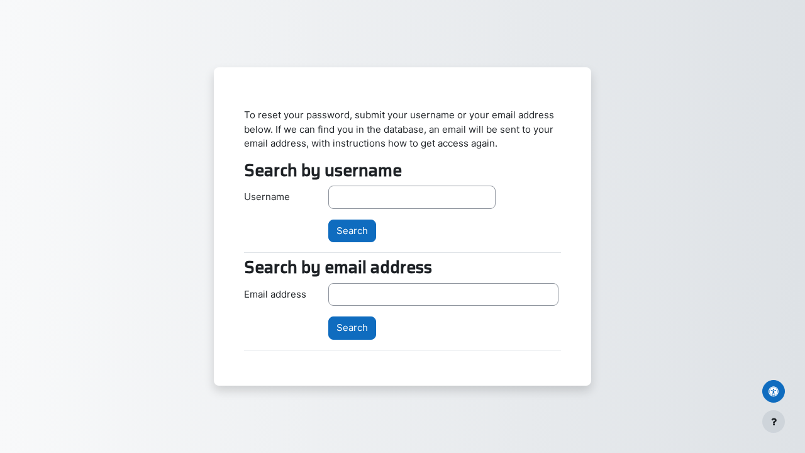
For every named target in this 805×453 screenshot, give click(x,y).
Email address (275, 294)
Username (267, 197)
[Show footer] (773, 421)
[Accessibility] (773, 391)
